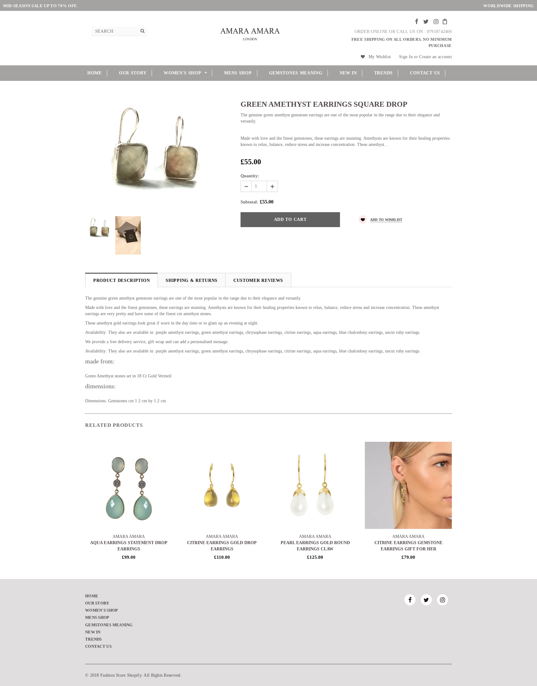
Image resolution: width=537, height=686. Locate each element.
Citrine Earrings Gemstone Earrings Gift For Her (408, 545)
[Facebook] (416, 21)
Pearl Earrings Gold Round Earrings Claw (315, 545)
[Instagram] (436, 21)
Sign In (406, 56)
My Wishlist (380, 56)
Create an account (435, 56)
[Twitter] (426, 21)
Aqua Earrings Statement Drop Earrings (129, 545)
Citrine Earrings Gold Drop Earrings (222, 545)
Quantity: (250, 176)
